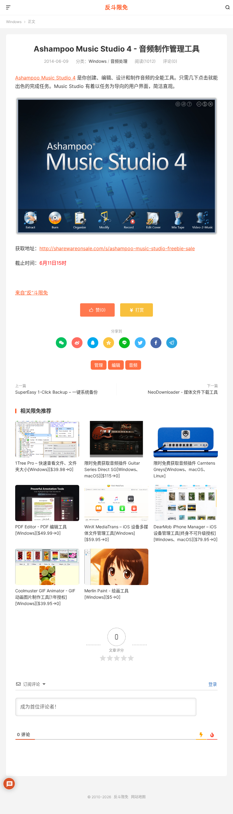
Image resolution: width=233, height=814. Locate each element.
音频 (133, 365)
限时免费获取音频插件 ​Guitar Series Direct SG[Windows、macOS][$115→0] (112, 469)
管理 (98, 365)
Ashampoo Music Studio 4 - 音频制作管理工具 (117, 48)
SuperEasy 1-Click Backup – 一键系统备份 (56, 392)
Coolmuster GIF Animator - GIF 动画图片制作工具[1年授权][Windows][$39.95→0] (45, 597)
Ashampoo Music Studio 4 (45, 78)
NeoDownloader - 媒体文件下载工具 (183, 392)
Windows (14, 21)
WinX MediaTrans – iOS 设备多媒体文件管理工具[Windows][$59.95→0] (116, 533)
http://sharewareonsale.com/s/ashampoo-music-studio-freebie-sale (117, 248)
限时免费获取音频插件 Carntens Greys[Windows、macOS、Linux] (184, 469)
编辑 (116, 365)
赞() (97, 309)
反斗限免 (116, 7)
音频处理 (118, 61)
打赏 (136, 309)
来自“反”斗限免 (31, 293)
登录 (212, 684)
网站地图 (138, 797)
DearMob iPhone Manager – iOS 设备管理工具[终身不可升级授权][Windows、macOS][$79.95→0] (186, 533)
